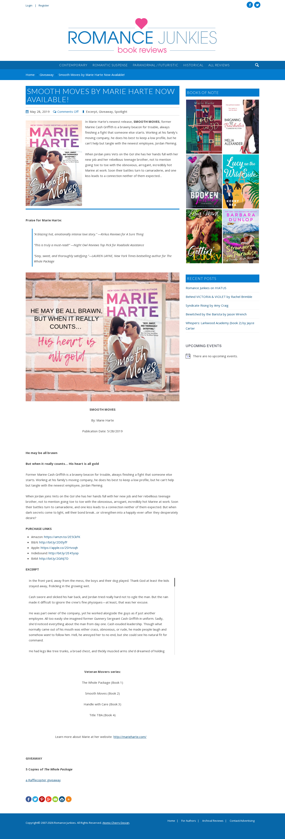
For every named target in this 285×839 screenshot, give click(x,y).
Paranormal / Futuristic (155, 65)
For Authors (188, 821)
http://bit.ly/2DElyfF (53, 542)
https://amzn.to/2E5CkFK (62, 537)
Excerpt (91, 111)
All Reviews (219, 65)
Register (44, 5)
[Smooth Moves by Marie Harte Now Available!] (54, 163)
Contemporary (73, 65)
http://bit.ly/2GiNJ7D (53, 558)
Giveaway (106, 111)
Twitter (257, 5)
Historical (193, 65)
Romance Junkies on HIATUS (206, 288)
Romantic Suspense (110, 65)
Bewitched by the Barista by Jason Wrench (216, 314)
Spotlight (121, 111)
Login (29, 5)
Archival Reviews (212, 821)
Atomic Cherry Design (115, 823)
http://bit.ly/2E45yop (64, 553)
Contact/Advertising (242, 821)
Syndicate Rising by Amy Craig (207, 305)
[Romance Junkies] (142, 35)
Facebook (250, 5)
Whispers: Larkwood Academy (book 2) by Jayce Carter (220, 325)
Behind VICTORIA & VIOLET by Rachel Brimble (219, 297)
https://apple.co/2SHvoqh (59, 548)
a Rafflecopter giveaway (43, 780)
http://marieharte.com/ (129, 737)
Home (171, 821)
